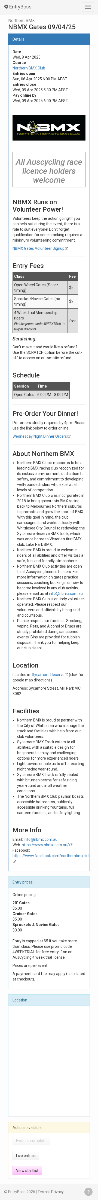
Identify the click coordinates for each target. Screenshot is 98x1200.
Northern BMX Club (29, 68)
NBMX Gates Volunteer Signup (39, 248)
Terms (43, 1192)
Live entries (26, 1155)
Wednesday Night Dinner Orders (40, 436)
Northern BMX (21, 20)
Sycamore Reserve (48, 674)
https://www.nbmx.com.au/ (45, 845)
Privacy (57, 1192)
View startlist (27, 1170)
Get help (88, 1192)
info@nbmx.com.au (66, 593)
